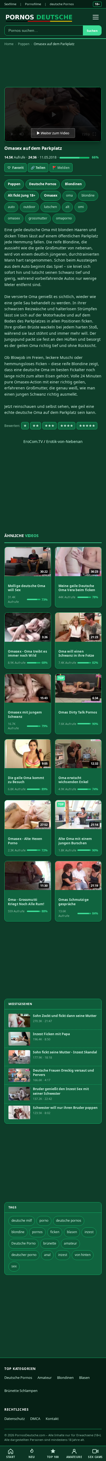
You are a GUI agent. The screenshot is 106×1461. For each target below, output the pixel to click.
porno (43, 1220)
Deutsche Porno (23, 1243)
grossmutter (38, 218)
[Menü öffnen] (96, 17)
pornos (37, 1232)
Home (9, 44)
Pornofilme (33, 4)
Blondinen (73, 184)
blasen (72, 1232)
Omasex (50, 195)
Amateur (45, 1377)
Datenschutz (14, 1418)
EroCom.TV (33, 441)
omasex (14, 218)
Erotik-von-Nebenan (64, 441)
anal (47, 1254)
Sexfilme (10, 4)
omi (81, 206)
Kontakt (52, 1418)
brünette (49, 1243)
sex (14, 1266)
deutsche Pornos (62, 4)
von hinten (83, 1254)
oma (69, 195)
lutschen (50, 206)
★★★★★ (87, 425)
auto (11, 206)
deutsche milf (21, 1220)
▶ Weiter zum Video (53, 133)
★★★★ (66, 425)
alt (67, 206)
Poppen (23, 44)
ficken (54, 1232)
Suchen (92, 31)
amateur (70, 1243)
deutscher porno (23, 1254)
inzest (89, 1232)
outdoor (29, 206)
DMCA (35, 1418)
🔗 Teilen (38, 167)
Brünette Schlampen (21, 1390)
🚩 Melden (61, 167)
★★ (35, 425)
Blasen (84, 1377)
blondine (88, 195)
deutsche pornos (68, 1220)
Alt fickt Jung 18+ (21, 195)
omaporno (64, 218)
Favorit (15, 167)
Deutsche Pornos (42, 184)
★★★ (49, 425)
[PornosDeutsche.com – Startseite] (39, 17)
